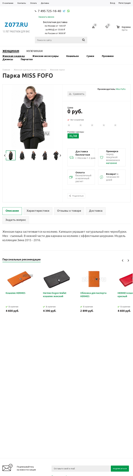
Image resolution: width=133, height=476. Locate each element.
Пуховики (108, 56)
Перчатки (27, 59)
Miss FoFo (121, 89)
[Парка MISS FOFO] (33, 117)
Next (60, 155)
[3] (92, 125)
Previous (5, 155)
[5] (115, 125)
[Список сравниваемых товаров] (94, 28)
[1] (69, 125)
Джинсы (7, 59)
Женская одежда (13, 56)
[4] (104, 125)
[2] (80, 125)
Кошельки (72, 56)
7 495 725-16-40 (49, 11)
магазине (111, 163)
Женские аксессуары (45, 56)
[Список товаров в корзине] (124, 29)
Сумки (90, 56)
